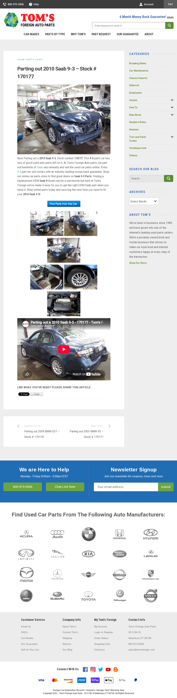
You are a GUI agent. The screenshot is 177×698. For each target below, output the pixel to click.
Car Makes (31, 34)
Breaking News (137, 63)
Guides (133, 100)
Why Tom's (78, 34)
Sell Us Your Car (30, 649)
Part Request (101, 34)
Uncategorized (137, 148)
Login (97, 632)
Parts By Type (55, 34)
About (149, 34)
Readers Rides (137, 122)
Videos (133, 155)
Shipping (67, 638)
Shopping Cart (102, 644)
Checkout (99, 649)
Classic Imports (138, 78)
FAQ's (24, 632)
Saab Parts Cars (30, 59)
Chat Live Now (65, 486)
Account (148, 4)
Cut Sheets (27, 638)
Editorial (134, 85)
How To (133, 107)
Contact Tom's (70, 632)
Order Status (101, 638)
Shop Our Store (138, 263)
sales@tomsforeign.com (141, 649)
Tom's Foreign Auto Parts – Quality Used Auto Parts (29, 20)
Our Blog (67, 649)
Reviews (134, 129)
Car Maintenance (138, 70)
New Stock (135, 114)
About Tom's (69, 626)
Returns (67, 644)
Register (108, 632)
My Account (100, 626)
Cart (170, 4)
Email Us (26, 626)
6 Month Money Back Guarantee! (147, 17)
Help (36, 4)
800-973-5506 (16, 4)
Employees (135, 92)
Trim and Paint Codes (137, 139)
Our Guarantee (128, 34)
